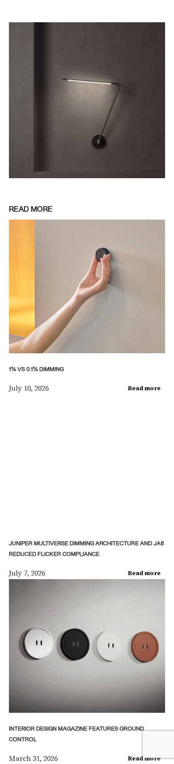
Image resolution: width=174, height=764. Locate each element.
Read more (144, 388)
